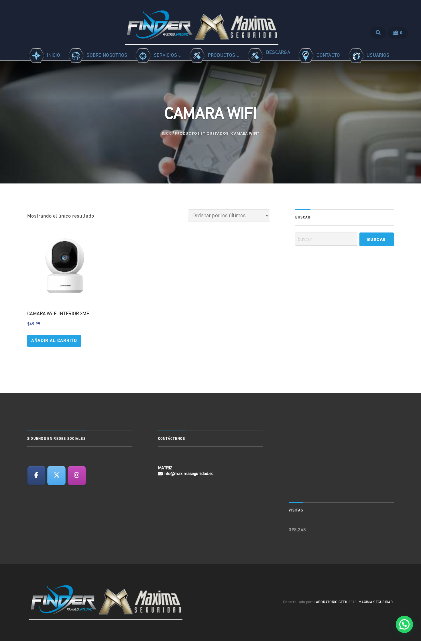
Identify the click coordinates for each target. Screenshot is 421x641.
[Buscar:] (326, 239)
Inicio (167, 134)
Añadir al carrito (54, 341)
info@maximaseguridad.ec (189, 474)
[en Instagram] (77, 475)
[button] (404, 624)
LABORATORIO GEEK (330, 602)
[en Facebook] (36, 475)
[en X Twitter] (56, 475)
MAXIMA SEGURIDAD (376, 602)
